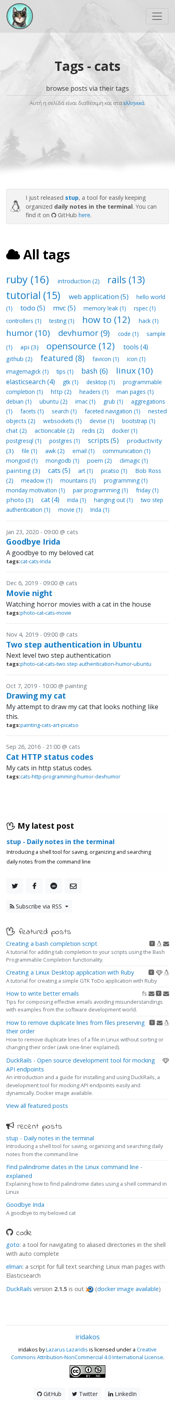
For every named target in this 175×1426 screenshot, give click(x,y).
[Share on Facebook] (34, 886)
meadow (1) (37, 480)
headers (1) (94, 392)
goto (13, 1245)
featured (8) (63, 358)
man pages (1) (135, 392)
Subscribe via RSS (38, 906)
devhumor (107, 776)
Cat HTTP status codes (50, 756)
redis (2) (94, 430)
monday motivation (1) (36, 490)
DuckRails (19, 1289)
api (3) (30, 347)
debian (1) (19, 401)
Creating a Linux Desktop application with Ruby (70, 972)
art (56, 725)
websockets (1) (63, 421)
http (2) (62, 392)
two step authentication (85, 663)
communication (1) (127, 451)
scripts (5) (104, 440)
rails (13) (126, 279)
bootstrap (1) (138, 421)
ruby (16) (29, 279)
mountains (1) (79, 480)
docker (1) (125, 430)
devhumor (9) (85, 332)
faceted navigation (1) (113, 411)
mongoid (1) (22, 460)
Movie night (29, 593)
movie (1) (71, 509)
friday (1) (147, 490)
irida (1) (77, 500)
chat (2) (17, 430)
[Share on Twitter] (14, 886)
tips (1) (66, 371)
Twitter (87, 1394)
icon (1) (136, 359)
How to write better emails (42, 993)
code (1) (129, 334)
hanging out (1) (114, 500)
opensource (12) (81, 346)
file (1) (30, 451)
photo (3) (20, 500)
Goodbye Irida (33, 541)
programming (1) (126, 480)
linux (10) (134, 370)
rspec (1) (145, 308)
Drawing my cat (36, 695)
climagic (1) (134, 460)
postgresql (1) (24, 441)
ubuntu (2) (54, 401)
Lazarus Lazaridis (67, 1349)
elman (14, 1266)
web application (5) (99, 296)
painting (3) (24, 470)
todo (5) (33, 307)
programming (59, 776)
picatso (70, 725)
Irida (45, 561)
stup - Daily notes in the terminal (50, 1138)
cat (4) (51, 499)
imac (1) (86, 401)
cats (34, 561)
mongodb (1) (63, 460)
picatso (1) (115, 471)
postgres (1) (65, 441)
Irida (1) (99, 509)
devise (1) (103, 421)
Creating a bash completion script (51, 943)
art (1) (86, 471)
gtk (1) (71, 382)
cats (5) (60, 470)
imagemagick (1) (28, 371)
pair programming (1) (101, 490)
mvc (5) (65, 307)
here (84, 215)
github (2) (20, 359)
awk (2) (55, 451)
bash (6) (95, 371)
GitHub (51, 1394)
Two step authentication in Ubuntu (74, 644)
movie (64, 612)
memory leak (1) (105, 308)
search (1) (65, 411)
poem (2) (100, 460)
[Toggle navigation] (157, 16)
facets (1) (33, 411)
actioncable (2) (55, 430)
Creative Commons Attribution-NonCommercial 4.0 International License (87, 1353)
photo (27, 612)
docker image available (128, 1289)
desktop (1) (101, 382)
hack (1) (149, 321)
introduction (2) (79, 281)
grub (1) (114, 401)
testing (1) (62, 321)
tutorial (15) (34, 295)
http (37, 776)
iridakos (87, 1336)
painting (30, 725)
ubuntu (142, 663)
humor (124, 663)
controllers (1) (24, 321)
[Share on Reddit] (53, 886)
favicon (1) (106, 359)
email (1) (84, 451)
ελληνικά (133, 103)
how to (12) (107, 319)
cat (23, 561)
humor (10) (29, 332)
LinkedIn (125, 1394)
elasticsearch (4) (31, 381)
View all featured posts (37, 1106)
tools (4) (135, 346)
